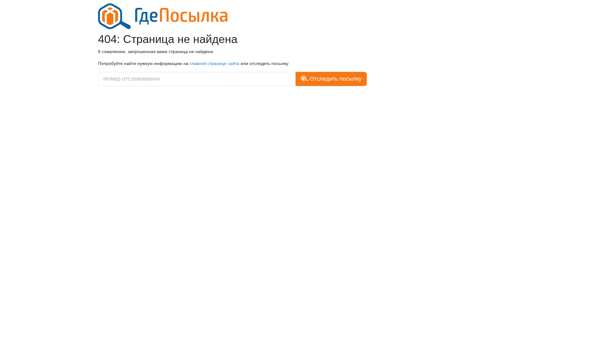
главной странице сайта (214, 63)
